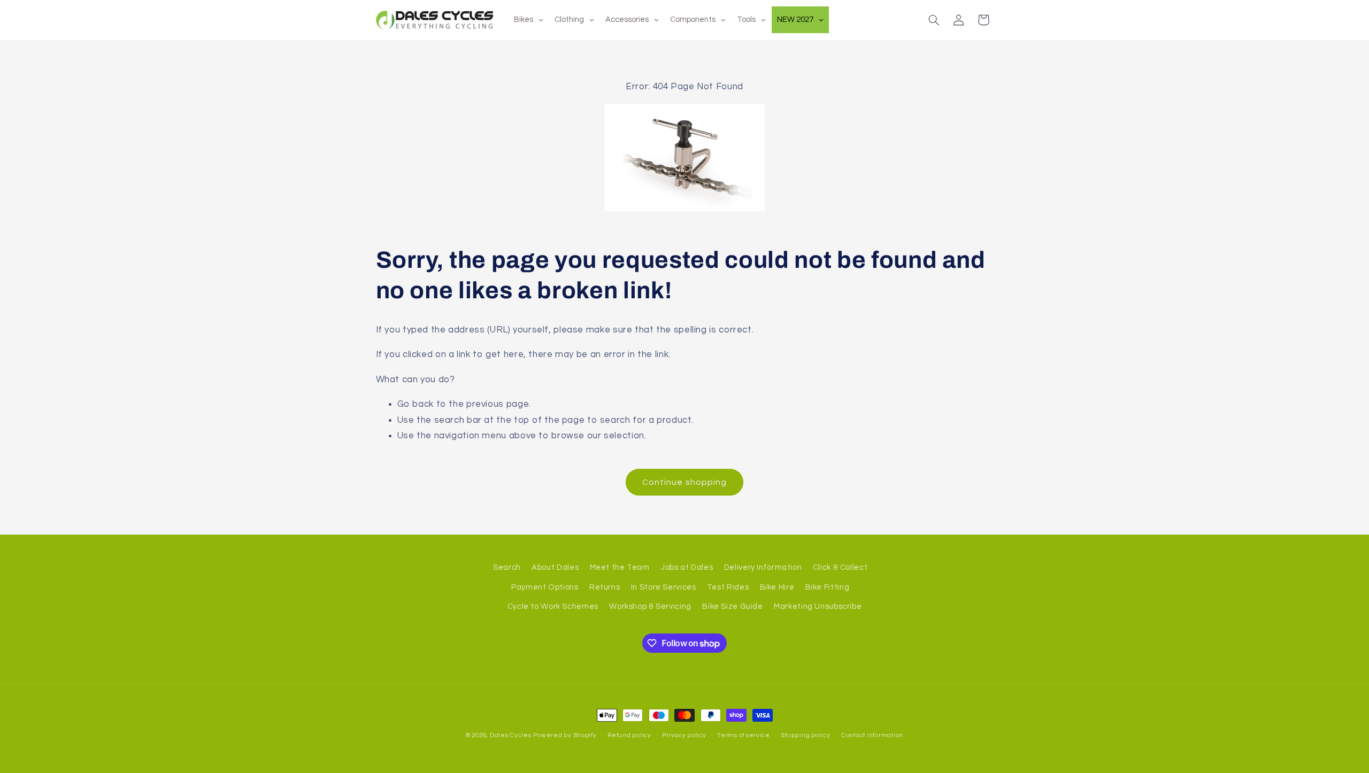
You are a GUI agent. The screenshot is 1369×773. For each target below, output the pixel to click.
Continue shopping (684, 482)
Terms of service (743, 735)
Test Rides (728, 587)
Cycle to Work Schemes (552, 606)
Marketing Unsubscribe (818, 606)
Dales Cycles (511, 735)
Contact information (872, 735)
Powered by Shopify (564, 735)
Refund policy (629, 735)
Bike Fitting (827, 587)
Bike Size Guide (732, 606)
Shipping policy (805, 735)
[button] (933, 19)
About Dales (555, 567)
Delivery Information (763, 567)
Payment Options (544, 587)
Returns (604, 587)
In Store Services (663, 587)
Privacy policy (684, 735)
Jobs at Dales (686, 567)
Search (507, 567)
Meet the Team (620, 567)
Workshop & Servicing (650, 606)
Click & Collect (840, 567)
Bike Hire (777, 587)
